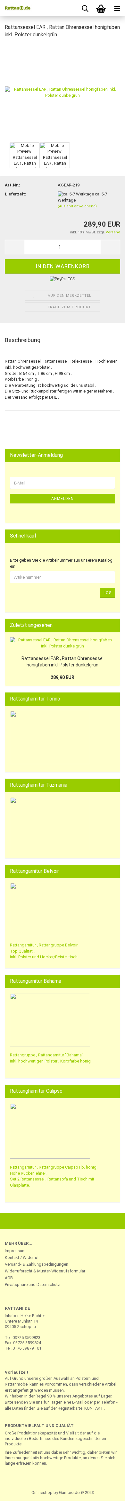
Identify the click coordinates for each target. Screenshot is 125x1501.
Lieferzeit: (15, 194)
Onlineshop (42, 1492)
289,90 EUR (62, 677)
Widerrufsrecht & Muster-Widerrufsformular (45, 1271)
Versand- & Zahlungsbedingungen (36, 1264)
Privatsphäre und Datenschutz (32, 1284)
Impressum (15, 1250)
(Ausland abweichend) (77, 206)
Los (108, 593)
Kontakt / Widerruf (22, 1257)
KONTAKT (93, 1408)
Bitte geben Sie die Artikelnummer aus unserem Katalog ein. (61, 563)
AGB (9, 1277)
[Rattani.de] (16, 8)
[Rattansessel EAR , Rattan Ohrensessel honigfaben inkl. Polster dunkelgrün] (62, 92)
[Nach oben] (107, 1491)
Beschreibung (22, 340)
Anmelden (62, 498)
